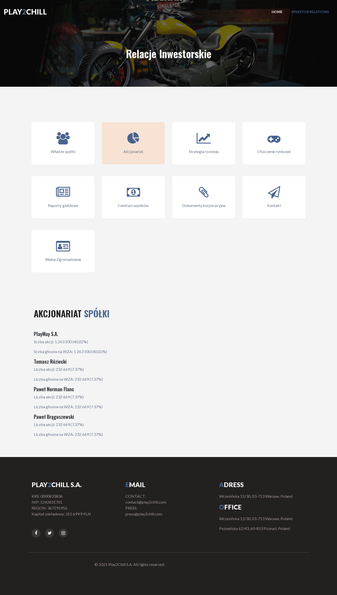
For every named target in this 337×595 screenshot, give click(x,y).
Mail (135, 485)
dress (231, 485)
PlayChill (25, 11)
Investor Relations (310, 12)
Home (277, 12)
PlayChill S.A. (57, 485)
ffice (230, 507)
